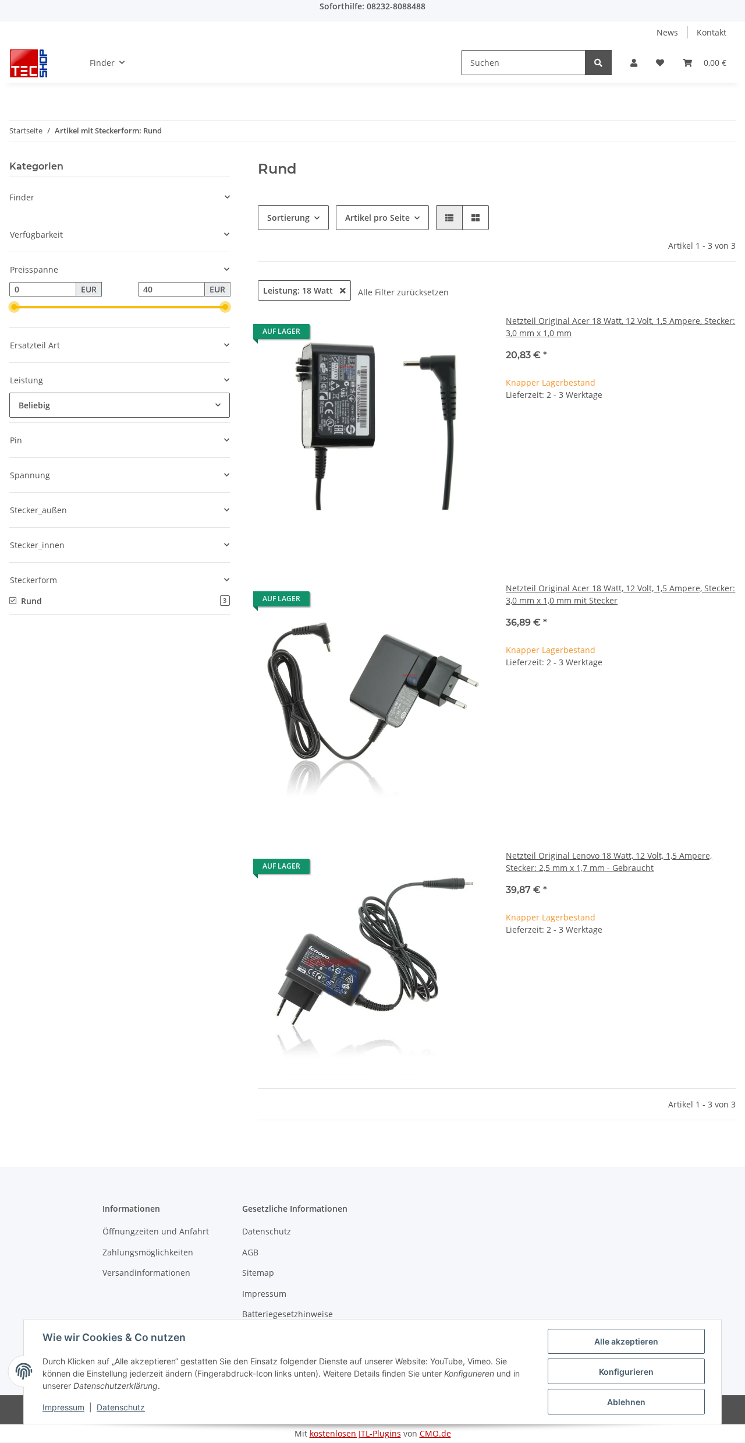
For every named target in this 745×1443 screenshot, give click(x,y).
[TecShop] (28, 63)
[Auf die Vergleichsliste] (437, 334)
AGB (250, 1252)
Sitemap (258, 1272)
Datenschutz (266, 1231)
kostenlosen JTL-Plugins (355, 1433)
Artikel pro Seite (377, 217)
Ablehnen (626, 1402)
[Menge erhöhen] (726, 432)
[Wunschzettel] (660, 63)
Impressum (264, 1293)
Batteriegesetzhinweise (287, 1313)
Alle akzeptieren (626, 1341)
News (667, 32)
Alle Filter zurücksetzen (403, 292)
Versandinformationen (146, 1272)
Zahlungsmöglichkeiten (147, 1252)
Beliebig (34, 405)
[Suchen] (598, 62)
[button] (634, 63)
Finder (21, 197)
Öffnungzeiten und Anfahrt (155, 1231)
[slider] (14, 308)
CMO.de (435, 1433)
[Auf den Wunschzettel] (467, 334)
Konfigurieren (626, 1372)
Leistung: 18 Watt (299, 290)
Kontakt (711, 32)
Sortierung (288, 217)
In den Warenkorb (621, 466)
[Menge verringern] (515, 432)
